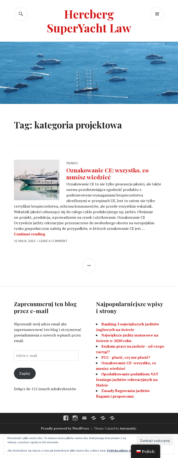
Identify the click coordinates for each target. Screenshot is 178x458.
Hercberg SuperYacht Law (89, 20)
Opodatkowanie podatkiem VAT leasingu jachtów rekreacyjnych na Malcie (127, 379)
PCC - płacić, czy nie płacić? (125, 357)
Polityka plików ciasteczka (125, 450)
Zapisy (24, 373)
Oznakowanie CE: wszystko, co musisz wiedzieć (107, 173)
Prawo (72, 163)
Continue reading (29, 234)
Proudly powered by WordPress (65, 428)
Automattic (128, 428)
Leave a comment (53, 241)
